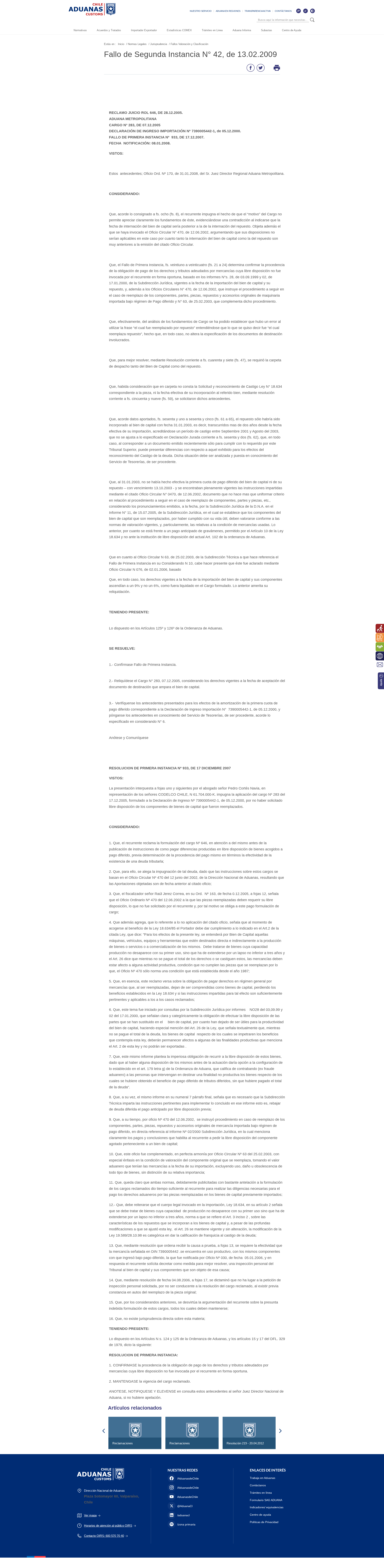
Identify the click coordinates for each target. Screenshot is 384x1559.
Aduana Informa (242, 30)
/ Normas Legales (136, 44)
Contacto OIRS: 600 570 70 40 (104, 1535)
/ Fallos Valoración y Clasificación (188, 44)
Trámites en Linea (212, 30)
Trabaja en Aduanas (262, 1477)
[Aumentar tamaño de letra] (298, 11)
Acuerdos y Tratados (109, 30)
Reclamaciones (122, 1443)
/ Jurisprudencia (158, 44)
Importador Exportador (144, 30)
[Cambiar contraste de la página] (312, 11)
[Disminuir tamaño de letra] (305, 11)
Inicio (121, 44)
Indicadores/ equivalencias (266, 1507)
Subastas (266, 30)
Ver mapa (90, 1515)
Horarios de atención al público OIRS (108, 1525)
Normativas (80, 30)
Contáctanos (258, 1485)
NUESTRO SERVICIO (201, 11)
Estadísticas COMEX (179, 30)
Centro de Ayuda (291, 30)
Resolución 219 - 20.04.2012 (245, 1443)
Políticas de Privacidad (264, 1522)
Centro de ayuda (260, 1514)
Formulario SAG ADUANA (266, 1500)
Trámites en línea (261, 1492)
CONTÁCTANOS (283, 11)
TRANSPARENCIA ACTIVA (258, 11)
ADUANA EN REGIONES (228, 11)
